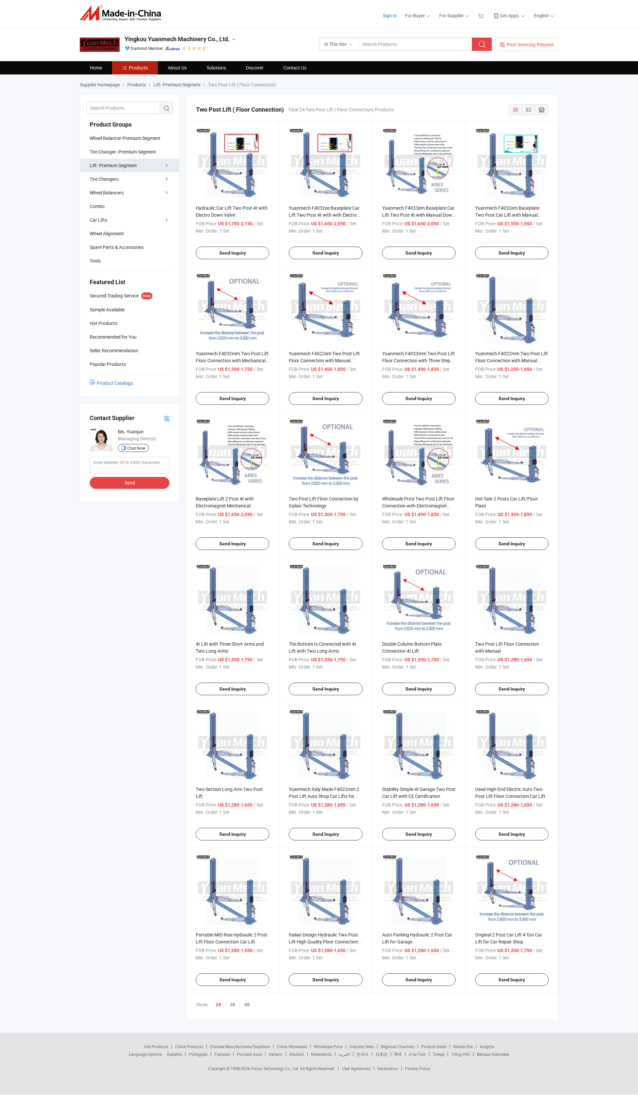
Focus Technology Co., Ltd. (275, 1068)
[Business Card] (166, 418)
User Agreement (356, 1068)
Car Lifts (98, 220)
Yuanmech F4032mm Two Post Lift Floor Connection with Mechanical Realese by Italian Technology (232, 360)
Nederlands (321, 1054)
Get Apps (509, 15)
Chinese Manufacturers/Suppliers (240, 1046)
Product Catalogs (115, 383)
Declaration (387, 1068)
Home (96, 67)
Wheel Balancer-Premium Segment (125, 138)
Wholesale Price (328, 1046)
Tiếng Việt (460, 1054)
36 (232, 1004)
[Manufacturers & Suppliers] (122, 13)
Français (222, 1054)
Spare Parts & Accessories (117, 247)
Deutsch (296, 1054)
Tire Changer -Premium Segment (123, 152)
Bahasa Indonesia (493, 1054)
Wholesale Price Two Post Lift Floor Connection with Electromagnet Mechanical (418, 505)
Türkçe (438, 1054)
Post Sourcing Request (530, 44)
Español (174, 1054)
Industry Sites (362, 1046)
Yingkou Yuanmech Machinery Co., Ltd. (177, 39)
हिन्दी (398, 1054)
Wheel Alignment (107, 233)
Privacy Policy (417, 1068)
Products (138, 67)
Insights (487, 1046)
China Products (189, 1046)
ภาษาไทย (417, 1054)
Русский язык (249, 1054)
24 (218, 1004)
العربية (344, 1054)
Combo (97, 206)
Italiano (275, 1054)
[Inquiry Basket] (481, 15)
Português (198, 1054)
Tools (95, 261)
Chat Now (136, 448)
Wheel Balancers (107, 192)
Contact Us (294, 67)
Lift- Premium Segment (113, 165)
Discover (255, 67)
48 (247, 1004)
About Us (177, 67)
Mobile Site (463, 1046)
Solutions (216, 67)
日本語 (381, 1054)
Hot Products (156, 1046)
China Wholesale (292, 1046)
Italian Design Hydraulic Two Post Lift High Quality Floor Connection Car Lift (323, 941)
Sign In (390, 15)
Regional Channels (397, 1046)
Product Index (433, 1046)
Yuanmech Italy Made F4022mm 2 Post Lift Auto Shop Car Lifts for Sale (324, 796)
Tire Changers (104, 179)
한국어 (363, 1054)
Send (130, 483)
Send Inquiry (232, 253)
